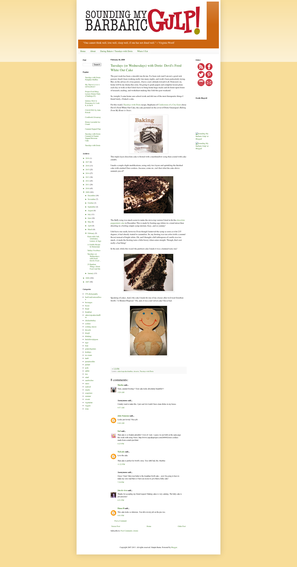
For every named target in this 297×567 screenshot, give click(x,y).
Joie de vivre (122, 490)
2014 (88, 173)
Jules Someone (123, 415)
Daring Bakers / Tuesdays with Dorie (116, 51)
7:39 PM (121, 482)
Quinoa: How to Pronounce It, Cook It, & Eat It (92, 102)
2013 (88, 177)
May (90, 221)
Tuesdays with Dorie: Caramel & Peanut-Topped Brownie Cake (93, 137)
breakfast (88, 312)
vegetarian (89, 402)
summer (88, 396)
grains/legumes (90, 348)
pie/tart (87, 364)
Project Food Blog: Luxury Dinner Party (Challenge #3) (92, 93)
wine (87, 408)
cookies (88, 323)
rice (86, 374)
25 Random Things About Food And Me (93, 266)
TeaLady (121, 451)
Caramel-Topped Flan (93, 129)
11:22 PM (121, 464)
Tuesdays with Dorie (132, 104)
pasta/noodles (90, 361)
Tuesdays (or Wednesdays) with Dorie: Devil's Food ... (94, 257)
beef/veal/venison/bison (93, 298)
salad (87, 377)
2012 (88, 180)
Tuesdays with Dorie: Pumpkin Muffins (93, 78)
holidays (88, 352)
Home (83, 51)
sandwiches (89, 380)
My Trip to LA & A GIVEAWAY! (92, 85)
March (90, 229)
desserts (136, 371)
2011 (88, 184)
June (90, 218)
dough (87, 333)
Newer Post (115, 526)
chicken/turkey (90, 320)
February (91, 233)
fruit (86, 345)
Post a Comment (120, 521)
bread (87, 308)
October (91, 203)
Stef (119, 431)
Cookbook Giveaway (93, 117)
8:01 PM (121, 515)
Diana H (121, 508)
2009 (88, 192)
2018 (88, 158)
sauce (87, 383)
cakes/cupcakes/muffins (125, 371)
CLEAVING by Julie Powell (93, 111)
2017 (88, 162)
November (92, 199)
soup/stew (89, 393)
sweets (87, 399)
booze (87, 305)
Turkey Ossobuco (93, 250)
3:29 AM (121, 392)
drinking (88, 336)
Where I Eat (142, 51)
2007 (88, 281)
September (92, 206)
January (91, 273)
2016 (88, 165)
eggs (86, 342)
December (92, 195)
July (89, 214)
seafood (88, 386)
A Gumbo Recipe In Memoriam (93, 245)
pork (86, 368)
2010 (88, 188)
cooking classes (91, 326)
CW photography (91, 294)
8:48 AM (121, 423)
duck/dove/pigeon (91, 339)
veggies (88, 405)
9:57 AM (121, 407)
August (91, 210)
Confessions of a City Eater (169, 104)
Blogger (174, 547)
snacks (87, 389)
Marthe (120, 385)
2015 (88, 169)
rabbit (87, 371)
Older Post (182, 526)
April (90, 225)
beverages (88, 302)
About (93, 51)
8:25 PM (121, 443)
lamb (87, 358)
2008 (88, 278)
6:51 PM (121, 500)
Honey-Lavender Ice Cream (92, 123)
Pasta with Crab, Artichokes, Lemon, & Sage (94, 238)
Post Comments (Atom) (129, 530)
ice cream (88, 355)
